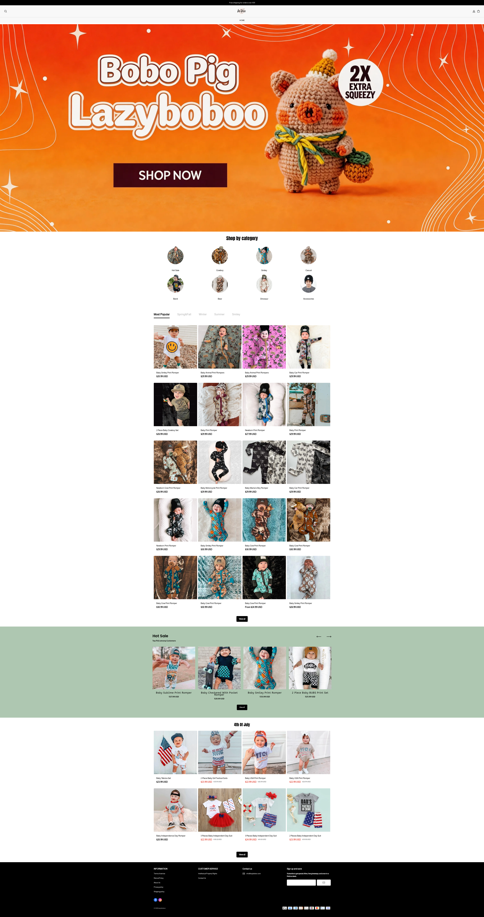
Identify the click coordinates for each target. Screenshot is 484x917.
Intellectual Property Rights (207, 874)
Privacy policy (158, 887)
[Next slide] (328, 636)
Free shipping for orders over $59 (242, 3)
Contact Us (202, 878)
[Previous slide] (318, 636)
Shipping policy (159, 892)
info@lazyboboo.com (253, 874)
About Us (157, 883)
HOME (242, 20)
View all (242, 619)
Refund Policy (158, 878)
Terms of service (159, 874)
